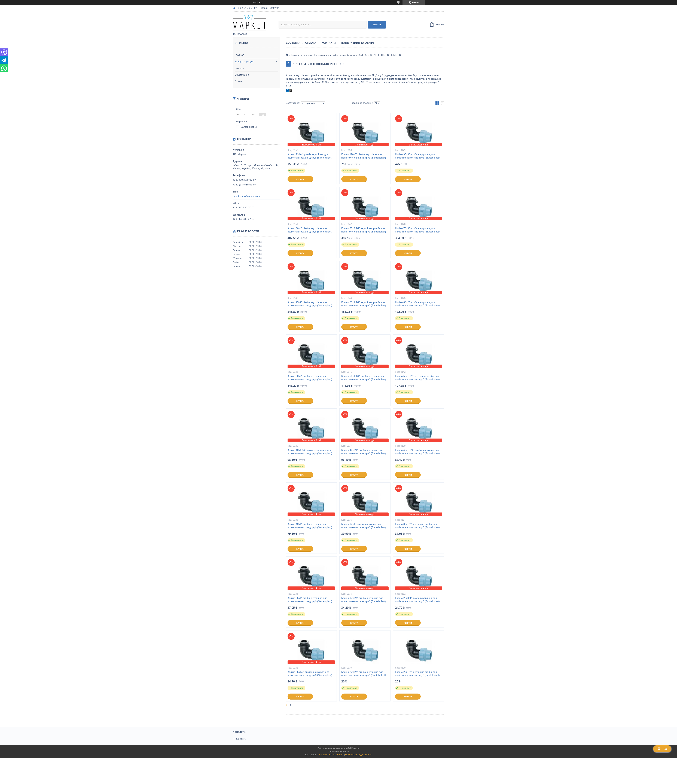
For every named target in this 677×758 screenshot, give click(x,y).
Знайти (377, 24)
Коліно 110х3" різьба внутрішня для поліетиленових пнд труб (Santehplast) (363, 156)
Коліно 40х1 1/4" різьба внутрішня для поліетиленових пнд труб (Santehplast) (417, 452)
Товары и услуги (244, 61)
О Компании (242, 74)
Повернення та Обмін (357, 42)
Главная (239, 54)
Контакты (241, 738)
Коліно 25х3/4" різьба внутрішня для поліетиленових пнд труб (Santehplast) (417, 600)
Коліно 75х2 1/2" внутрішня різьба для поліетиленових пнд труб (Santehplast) (363, 230)
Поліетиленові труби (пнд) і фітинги (334, 55)
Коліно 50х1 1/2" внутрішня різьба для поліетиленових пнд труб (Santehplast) (417, 378)
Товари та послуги (301, 55)
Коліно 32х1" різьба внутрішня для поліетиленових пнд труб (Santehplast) (363, 526)
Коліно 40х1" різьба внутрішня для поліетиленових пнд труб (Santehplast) (310, 526)
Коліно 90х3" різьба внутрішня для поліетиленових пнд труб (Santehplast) (417, 156)
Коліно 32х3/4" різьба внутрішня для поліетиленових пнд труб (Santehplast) (363, 600)
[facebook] (287, 90)
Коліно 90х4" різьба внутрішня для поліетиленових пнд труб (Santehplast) (310, 230)
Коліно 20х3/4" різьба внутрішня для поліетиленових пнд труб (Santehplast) (363, 673)
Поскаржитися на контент (331, 754)
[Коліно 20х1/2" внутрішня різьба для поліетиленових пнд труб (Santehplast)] (418, 648)
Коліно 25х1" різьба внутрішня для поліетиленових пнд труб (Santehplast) (310, 600)
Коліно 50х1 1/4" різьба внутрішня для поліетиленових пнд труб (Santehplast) (363, 378)
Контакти (329, 42)
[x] (290, 90)
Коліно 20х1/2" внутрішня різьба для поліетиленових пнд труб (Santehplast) (417, 673)
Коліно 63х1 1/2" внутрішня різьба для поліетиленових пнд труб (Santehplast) (363, 304)
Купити (300, 179)
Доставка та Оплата (301, 42)
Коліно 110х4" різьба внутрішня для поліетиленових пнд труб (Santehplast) (310, 156)
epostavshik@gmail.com (246, 196)
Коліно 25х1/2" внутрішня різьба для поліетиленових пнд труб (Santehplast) (310, 673)
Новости (239, 68)
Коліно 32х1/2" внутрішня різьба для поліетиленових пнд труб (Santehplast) (417, 526)
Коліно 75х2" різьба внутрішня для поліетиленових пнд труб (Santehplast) (310, 304)
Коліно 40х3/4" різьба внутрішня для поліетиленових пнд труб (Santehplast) (363, 452)
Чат (665, 748)
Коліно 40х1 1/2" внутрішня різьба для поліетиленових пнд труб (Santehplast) (310, 452)
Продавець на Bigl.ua (338, 751)
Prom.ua (355, 748)
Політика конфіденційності (358, 754)
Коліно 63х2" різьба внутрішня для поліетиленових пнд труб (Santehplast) (417, 304)
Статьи (239, 81)
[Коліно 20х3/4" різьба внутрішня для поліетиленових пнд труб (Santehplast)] (365, 648)
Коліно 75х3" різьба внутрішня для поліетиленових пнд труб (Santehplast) (417, 230)
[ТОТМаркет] (256, 22)
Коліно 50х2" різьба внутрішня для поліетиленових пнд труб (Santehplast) (310, 378)
